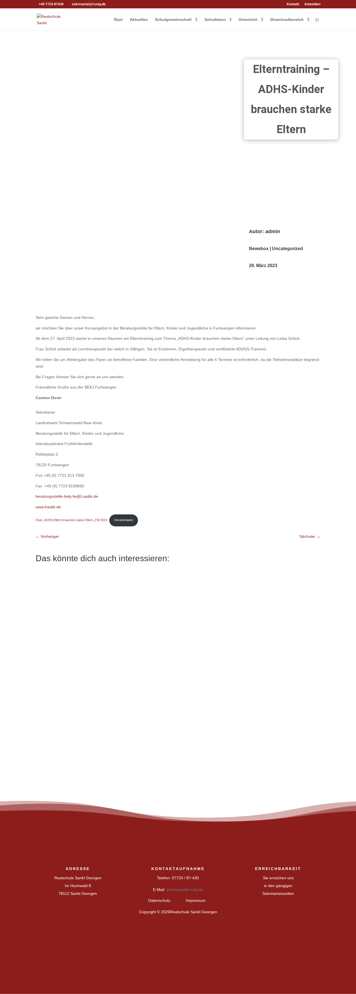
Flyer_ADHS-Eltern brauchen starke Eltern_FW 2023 (71, 520)
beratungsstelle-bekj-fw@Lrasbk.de (67, 496)
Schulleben (215, 20)
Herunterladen (123, 520)
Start (118, 20)
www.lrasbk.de (48, 507)
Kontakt (293, 4)
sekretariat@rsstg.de (184, 889)
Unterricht (248, 20)
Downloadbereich (287, 20)
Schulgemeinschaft (173, 20)
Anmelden (312, 4)
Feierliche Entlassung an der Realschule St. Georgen (100, 650)
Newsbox (259, 248)
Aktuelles (139, 20)
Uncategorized (287, 248)
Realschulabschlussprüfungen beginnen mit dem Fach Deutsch (111, 709)
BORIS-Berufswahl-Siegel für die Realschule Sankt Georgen (108, 590)
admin (272, 231)
